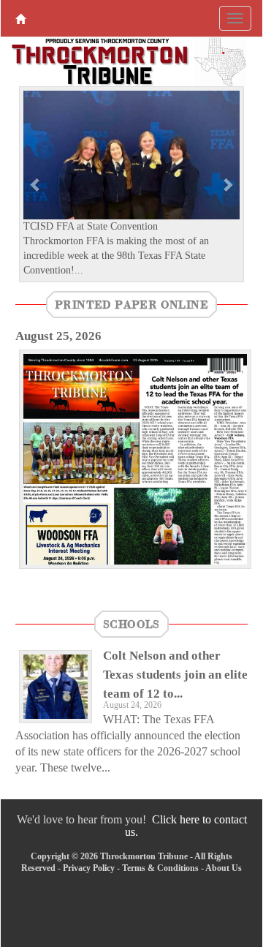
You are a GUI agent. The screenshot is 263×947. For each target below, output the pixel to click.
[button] (36, 184)
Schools (131, 623)
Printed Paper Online (131, 304)
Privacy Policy (89, 868)
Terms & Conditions (160, 868)
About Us (223, 868)
